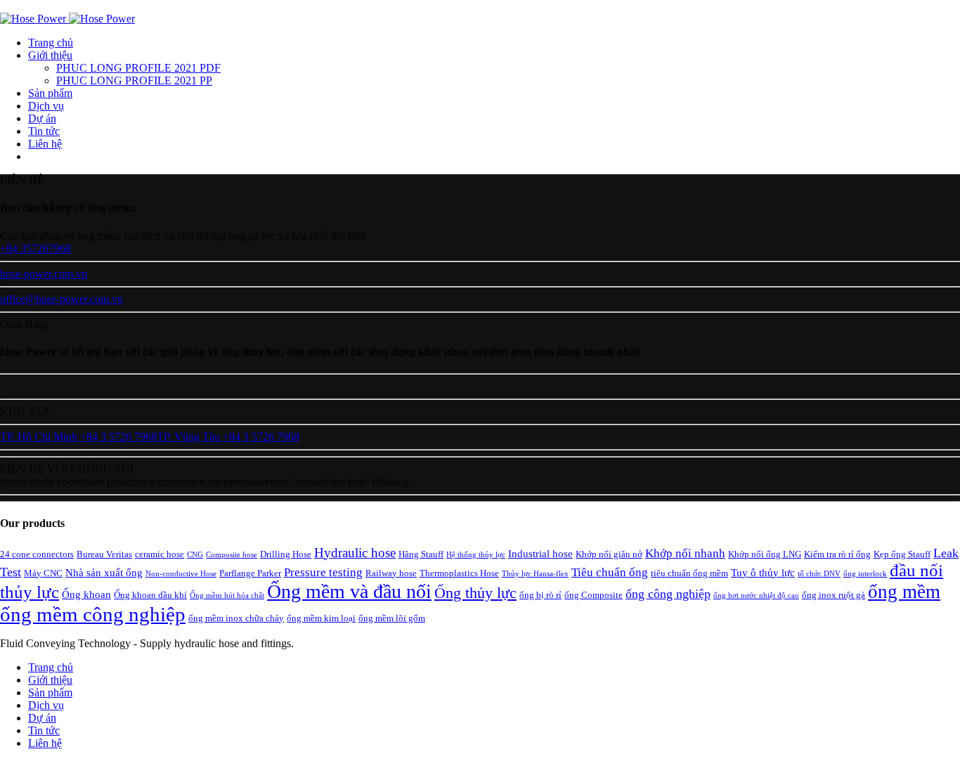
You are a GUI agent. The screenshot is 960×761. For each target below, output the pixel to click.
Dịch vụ (46, 106)
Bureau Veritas (104, 554)
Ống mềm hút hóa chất (227, 595)
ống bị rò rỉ (540, 595)
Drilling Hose (285, 554)
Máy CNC (43, 573)
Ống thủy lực (475, 592)
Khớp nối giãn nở (609, 554)
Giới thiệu (50, 55)
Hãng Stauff (420, 554)
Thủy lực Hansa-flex (535, 574)
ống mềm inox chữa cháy (236, 618)
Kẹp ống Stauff (902, 554)
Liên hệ (45, 144)
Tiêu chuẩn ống (609, 572)
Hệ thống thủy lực (475, 555)
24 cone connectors (37, 554)
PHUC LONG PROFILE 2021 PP (134, 80)
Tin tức (44, 131)
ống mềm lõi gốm (391, 618)
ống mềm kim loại (321, 618)
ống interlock (865, 574)
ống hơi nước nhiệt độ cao (756, 595)
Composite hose (231, 555)
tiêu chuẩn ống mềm (689, 573)
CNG (195, 555)
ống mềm (904, 591)
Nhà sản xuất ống (104, 572)
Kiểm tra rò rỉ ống (837, 554)
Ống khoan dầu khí (150, 595)
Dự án (42, 118)
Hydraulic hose (355, 552)
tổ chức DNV (819, 574)
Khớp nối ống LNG (764, 554)
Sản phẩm (50, 93)
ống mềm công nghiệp (93, 614)
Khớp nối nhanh (685, 553)
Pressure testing (323, 572)
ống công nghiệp (668, 594)
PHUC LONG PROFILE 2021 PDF (138, 68)
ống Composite (593, 595)
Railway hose (391, 573)
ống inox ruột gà (833, 595)
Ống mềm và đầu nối (349, 591)
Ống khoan (86, 594)
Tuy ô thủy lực (763, 572)
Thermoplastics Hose (459, 573)
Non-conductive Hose (180, 574)
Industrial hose (540, 553)
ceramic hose (159, 554)
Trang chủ (50, 42)
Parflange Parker (250, 573)
